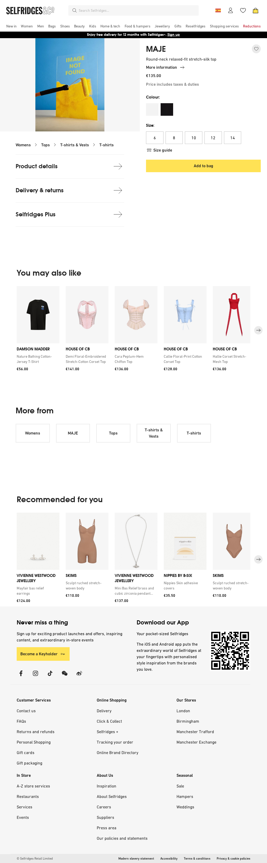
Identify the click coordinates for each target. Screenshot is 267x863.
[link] (37, 359)
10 (193, 137)
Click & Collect (109, 721)
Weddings (185, 806)
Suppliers (105, 817)
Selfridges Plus (36, 214)
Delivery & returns (40, 190)
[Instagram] (35, 676)
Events (23, 817)
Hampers (185, 796)
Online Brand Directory (117, 752)
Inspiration (106, 786)
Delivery (104, 710)
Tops (45, 144)
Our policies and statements (122, 838)
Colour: (153, 97)
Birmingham (188, 721)
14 (232, 137)
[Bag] (255, 10)
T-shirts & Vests (74, 144)
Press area (106, 827)
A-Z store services (33, 786)
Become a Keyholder (39, 653)
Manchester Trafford (195, 731)
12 (213, 137)
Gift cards (25, 752)
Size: (150, 125)
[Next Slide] (258, 330)
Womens (23, 144)
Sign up (173, 34)
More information (161, 67)
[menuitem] (11, 26)
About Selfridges (112, 796)
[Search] (74, 10)
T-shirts (106, 144)
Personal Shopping (34, 742)
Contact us (26, 710)
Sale (180, 786)
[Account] (230, 10)
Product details (37, 166)
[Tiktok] (50, 676)
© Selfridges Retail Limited (35, 858)
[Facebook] (21, 676)
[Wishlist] (243, 10)
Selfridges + (107, 731)
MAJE (156, 49)
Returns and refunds (35, 731)
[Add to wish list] (256, 48)
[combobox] (138, 10)
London (183, 710)
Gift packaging (29, 763)
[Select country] (218, 10)
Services (24, 806)
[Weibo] (79, 676)
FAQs (21, 721)
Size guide (162, 150)
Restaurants (28, 796)
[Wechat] (64, 676)
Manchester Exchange (196, 742)
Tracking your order (115, 742)
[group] (133, 330)
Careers (104, 806)
